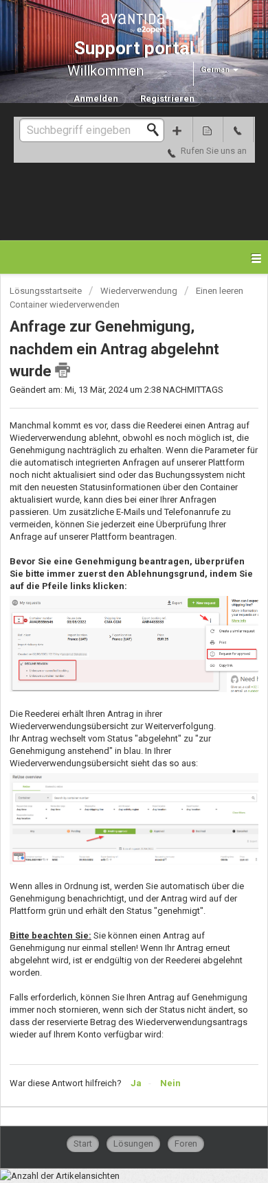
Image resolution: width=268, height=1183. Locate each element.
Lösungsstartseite (47, 291)
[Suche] (156, 130)
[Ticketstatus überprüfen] (207, 129)
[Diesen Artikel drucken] (62, 370)
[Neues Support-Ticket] (177, 129)
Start (83, 1143)
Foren (186, 1143)
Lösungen (133, 1143)
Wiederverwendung (138, 291)
